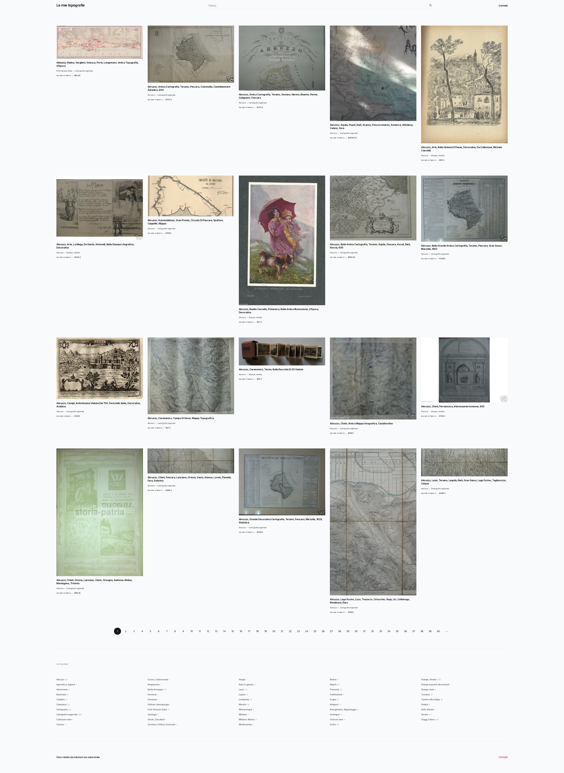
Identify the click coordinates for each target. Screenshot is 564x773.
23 (298, 631)
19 (265, 631)
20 (273, 631)
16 (241, 631)
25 (315, 631)
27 (331, 631)
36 (405, 631)
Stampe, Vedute (438, 155)
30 (356, 631)
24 (306, 631)
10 (191, 631)
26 (323, 631)
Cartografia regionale (84, 71)
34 (388, 631)
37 (413, 631)
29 (347, 631)
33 (380, 631)
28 (339, 631)
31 (364, 631)
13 (216, 631)
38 (422, 631)
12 (208, 631)
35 (397, 631)
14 (224, 631)
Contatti (503, 5)
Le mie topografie (70, 5)
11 (200, 631)
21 (282, 631)
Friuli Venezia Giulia (64, 71)
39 (430, 631)
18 (257, 631)
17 (249, 631)
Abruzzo (151, 95)
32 (372, 631)
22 (290, 631)
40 (438, 631)
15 (232, 631)
